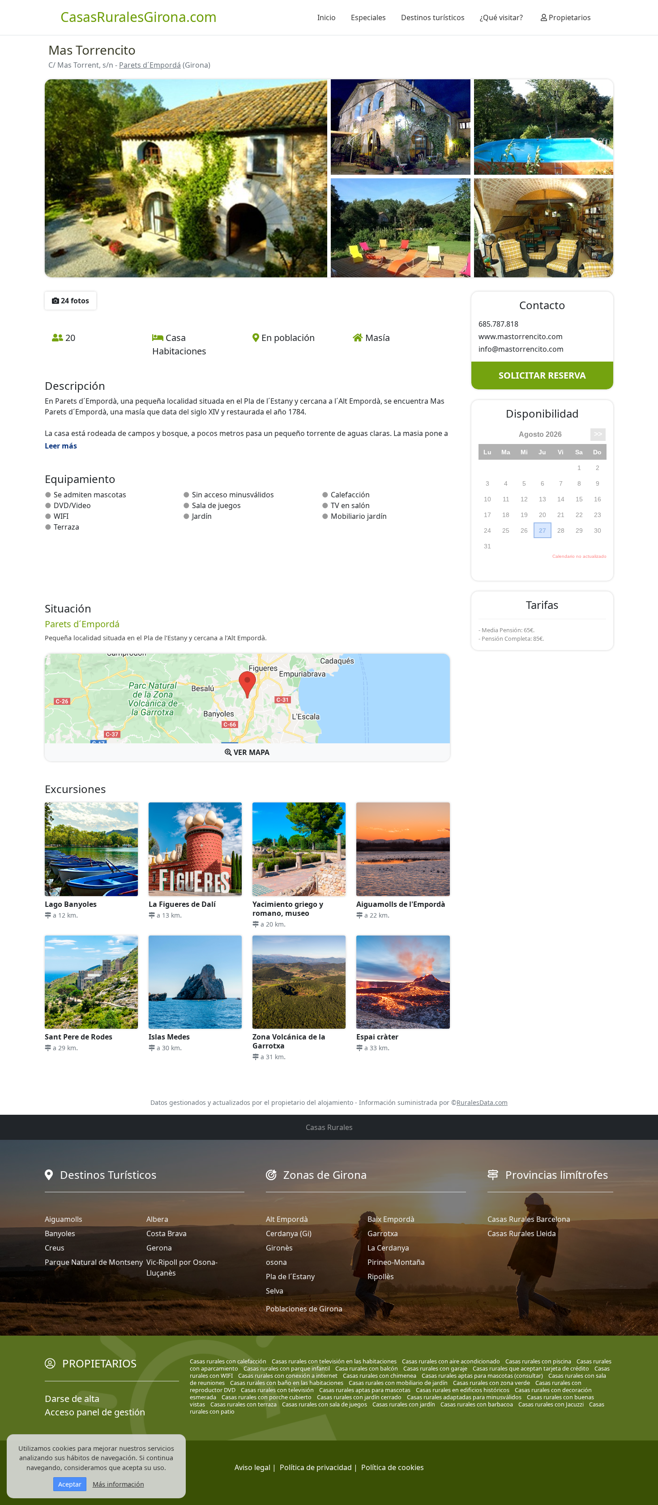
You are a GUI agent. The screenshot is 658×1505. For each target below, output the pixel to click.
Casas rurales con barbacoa (476, 1404)
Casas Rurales (329, 1127)
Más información (118, 1484)
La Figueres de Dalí (182, 904)
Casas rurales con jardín (403, 1404)
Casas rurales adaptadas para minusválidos (464, 1397)
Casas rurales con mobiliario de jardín (398, 1383)
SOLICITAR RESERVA (542, 375)
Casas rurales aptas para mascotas (364, 1390)
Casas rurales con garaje (435, 1368)
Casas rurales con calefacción (228, 1361)
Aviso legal (252, 1467)
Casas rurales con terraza (243, 1404)
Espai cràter (377, 1037)
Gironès (279, 1248)
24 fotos (74, 301)
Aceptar (69, 1484)
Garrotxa (382, 1233)
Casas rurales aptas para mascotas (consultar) (482, 1375)
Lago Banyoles (71, 904)
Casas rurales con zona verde (491, 1383)
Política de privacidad (316, 1467)
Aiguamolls (63, 1219)
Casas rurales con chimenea (379, 1375)
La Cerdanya (388, 1248)
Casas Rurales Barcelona (528, 1219)
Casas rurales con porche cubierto (267, 1397)
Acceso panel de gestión (95, 1412)
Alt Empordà (287, 1219)
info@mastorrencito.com (521, 349)
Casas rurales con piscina (538, 1361)
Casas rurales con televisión (277, 1390)
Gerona (159, 1248)
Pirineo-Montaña (396, 1262)
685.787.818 (498, 324)
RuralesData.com (482, 1102)
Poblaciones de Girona (304, 1309)
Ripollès (380, 1276)
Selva (274, 1291)
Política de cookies (392, 1467)
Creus (54, 1248)
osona (276, 1262)
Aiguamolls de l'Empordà (400, 904)
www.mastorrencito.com (521, 336)
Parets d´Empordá (150, 65)
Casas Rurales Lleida (521, 1233)
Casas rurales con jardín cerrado (359, 1397)
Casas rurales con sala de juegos (324, 1404)
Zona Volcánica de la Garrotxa (288, 1041)
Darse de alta (72, 1399)
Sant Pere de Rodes (78, 1037)
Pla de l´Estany (290, 1276)
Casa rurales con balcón (366, 1368)
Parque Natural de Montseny (94, 1262)
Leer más (61, 446)
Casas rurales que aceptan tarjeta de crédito (531, 1368)
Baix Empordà (390, 1219)
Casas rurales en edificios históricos (462, 1390)
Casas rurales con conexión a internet (288, 1375)
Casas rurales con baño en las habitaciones (286, 1383)
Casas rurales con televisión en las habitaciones (334, 1361)
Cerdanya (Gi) (289, 1233)
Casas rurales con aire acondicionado (451, 1361)
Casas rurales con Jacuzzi (551, 1404)
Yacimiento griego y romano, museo (287, 908)
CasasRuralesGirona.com (138, 17)
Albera (157, 1219)
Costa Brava (166, 1233)
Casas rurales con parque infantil (287, 1368)
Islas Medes (169, 1037)
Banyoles (60, 1233)
